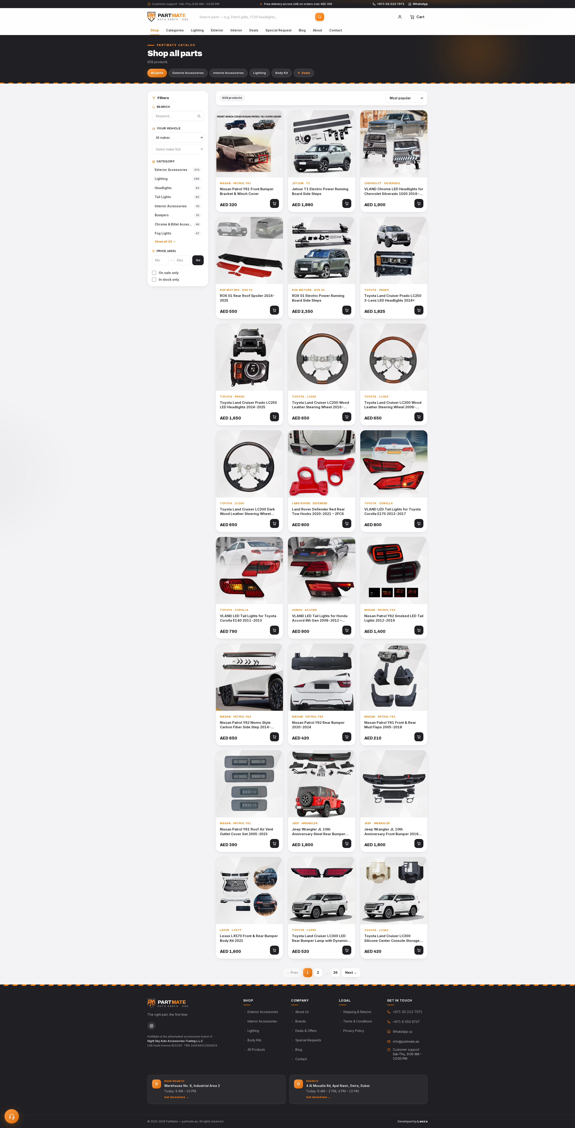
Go (198, 260)
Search (163, 106)
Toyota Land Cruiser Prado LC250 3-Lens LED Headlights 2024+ (392, 298)
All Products (256, 1049)
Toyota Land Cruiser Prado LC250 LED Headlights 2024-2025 (248, 404)
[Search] (319, 17)
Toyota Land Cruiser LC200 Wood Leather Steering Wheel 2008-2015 (392, 405)
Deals (253, 30)
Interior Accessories (228, 73)
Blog (302, 30)
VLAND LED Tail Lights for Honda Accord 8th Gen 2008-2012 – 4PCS (319, 618)
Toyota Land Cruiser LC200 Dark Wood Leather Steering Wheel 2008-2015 (247, 511)
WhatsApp (420, 4)
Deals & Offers (306, 1031)
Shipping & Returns (357, 1012)
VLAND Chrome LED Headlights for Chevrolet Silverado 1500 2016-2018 (393, 191)
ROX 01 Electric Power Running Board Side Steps (318, 298)
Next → (351, 972)
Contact (335, 30)
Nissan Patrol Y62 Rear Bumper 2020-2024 (318, 724)
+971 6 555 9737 (406, 1022)
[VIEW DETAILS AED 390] (249, 783)
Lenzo (422, 1121)
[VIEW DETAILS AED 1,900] (393, 143)
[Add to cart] (274, 203)
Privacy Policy (353, 1031)
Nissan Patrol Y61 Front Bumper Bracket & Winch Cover (247, 191)
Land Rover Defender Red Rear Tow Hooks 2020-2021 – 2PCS (318, 511)
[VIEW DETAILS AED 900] (321, 570)
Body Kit (281, 73)
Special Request (278, 30)
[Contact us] (11, 1116)
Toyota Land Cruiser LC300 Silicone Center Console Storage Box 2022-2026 (392, 938)
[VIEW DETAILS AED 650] (321, 357)
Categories (175, 30)
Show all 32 (163, 241)
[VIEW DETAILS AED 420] (321, 677)
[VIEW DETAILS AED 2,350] (321, 250)
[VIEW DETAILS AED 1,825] (393, 250)
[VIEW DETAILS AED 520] (321, 890)
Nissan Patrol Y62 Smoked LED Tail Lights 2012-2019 (393, 618)
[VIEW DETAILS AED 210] (393, 677)
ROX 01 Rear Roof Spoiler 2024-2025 (247, 298)
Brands (300, 1021)
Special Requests (308, 1040)
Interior (236, 30)
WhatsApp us (402, 1031)
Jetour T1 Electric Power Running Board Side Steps (320, 191)
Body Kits (254, 1040)
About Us (302, 1012)
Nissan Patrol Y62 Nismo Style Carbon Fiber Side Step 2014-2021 (245, 725)
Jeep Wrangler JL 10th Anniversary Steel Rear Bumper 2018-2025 (318, 831)
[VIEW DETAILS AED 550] (249, 250)
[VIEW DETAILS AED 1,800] (321, 783)
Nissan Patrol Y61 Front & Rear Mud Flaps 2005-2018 (390, 724)
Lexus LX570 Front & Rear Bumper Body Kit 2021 (249, 938)
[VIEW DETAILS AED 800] (321, 463)
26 (335, 972)
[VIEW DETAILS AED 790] (249, 570)
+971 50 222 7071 (391, 4)
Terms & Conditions (357, 1021)
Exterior (217, 30)
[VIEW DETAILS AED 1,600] (249, 890)
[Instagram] (151, 1026)
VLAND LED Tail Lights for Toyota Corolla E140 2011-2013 (248, 618)
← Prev (292, 972)
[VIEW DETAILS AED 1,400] (393, 570)
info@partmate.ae (406, 1041)
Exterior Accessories (188, 73)
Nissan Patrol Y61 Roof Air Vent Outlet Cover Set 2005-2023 (246, 831)
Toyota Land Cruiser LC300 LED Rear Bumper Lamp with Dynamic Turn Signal (320, 938)
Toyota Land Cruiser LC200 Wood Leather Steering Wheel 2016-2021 (320, 405)
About (317, 30)
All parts (157, 73)
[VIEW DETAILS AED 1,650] (249, 357)
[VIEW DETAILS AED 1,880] (321, 143)
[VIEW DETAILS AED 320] (249, 143)
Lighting (197, 30)
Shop (154, 30)
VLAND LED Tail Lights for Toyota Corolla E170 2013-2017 (392, 511)
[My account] (400, 17)
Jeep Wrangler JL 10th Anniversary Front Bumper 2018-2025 (392, 831)
